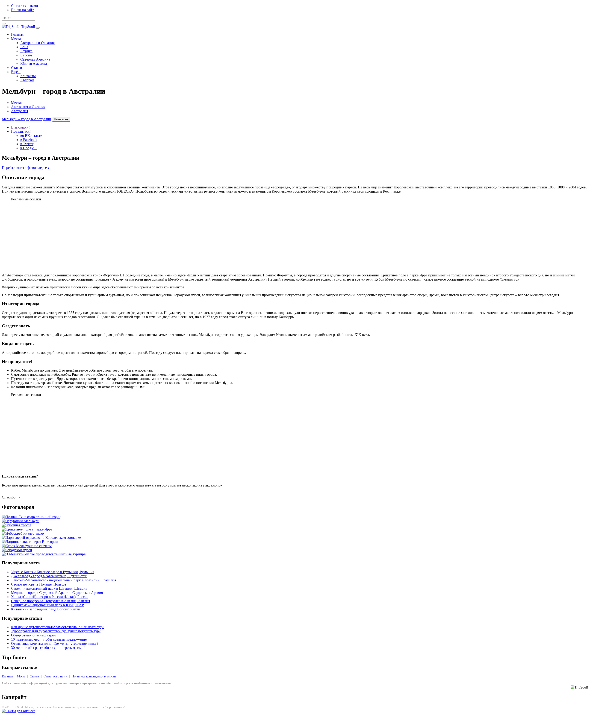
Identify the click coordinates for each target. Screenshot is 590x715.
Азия (24, 47)
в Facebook (28, 140)
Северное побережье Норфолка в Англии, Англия (50, 601)
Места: (16, 103)
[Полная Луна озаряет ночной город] (31, 517)
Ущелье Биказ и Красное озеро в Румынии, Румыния (52, 572)
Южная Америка (33, 63)
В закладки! (20, 127)
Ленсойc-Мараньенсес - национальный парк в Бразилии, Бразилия (63, 580)
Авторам (27, 80)
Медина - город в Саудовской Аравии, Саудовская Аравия (57, 593)
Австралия (19, 111)
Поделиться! (21, 131)
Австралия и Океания (37, 43)
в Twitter (26, 144)
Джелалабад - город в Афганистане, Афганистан (49, 576)
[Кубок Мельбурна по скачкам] (27, 546)
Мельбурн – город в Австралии (26, 119)
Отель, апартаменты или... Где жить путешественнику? (54, 643)
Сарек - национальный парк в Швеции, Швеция (49, 588)
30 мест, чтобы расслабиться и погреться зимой (48, 648)
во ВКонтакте (31, 136)
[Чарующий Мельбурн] (20, 521)
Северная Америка (35, 59)
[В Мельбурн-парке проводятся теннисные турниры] (44, 554)
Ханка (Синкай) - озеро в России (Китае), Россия (49, 597)
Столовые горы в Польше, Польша (38, 584)
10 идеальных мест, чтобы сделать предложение (49, 639)
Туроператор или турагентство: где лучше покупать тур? (55, 631)
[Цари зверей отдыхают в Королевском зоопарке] (41, 537)
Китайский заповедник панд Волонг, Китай (45, 609)
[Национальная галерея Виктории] (30, 542)
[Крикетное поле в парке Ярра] (27, 529)
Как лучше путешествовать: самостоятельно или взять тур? (57, 627)
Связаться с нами (24, 6)
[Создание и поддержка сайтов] (18, 711)
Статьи (16, 68)
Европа (26, 55)
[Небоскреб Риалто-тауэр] (23, 533)
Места (16, 39)
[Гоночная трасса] (16, 525)
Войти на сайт (22, 10)
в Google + (28, 148)
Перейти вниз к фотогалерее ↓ (26, 168)
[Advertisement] (295, 237)
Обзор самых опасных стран (33, 635)
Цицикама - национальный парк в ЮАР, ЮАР (47, 605)
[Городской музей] (17, 550)
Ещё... (16, 72)
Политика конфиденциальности (94, 676)
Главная (17, 34)
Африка (26, 51)
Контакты (28, 76)
